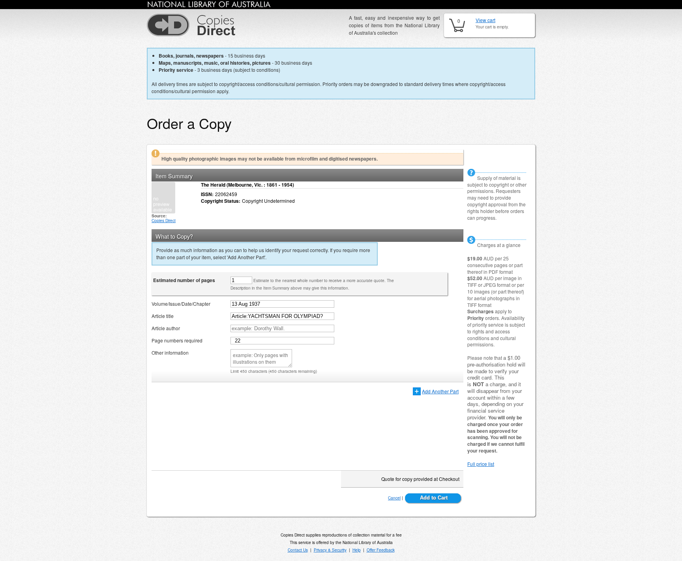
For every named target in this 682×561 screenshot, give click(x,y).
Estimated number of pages (184, 280)
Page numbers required (177, 340)
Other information (170, 352)
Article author (166, 328)
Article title (163, 315)
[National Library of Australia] (209, 5)
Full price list (480, 463)
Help (356, 550)
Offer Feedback (381, 550)
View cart (485, 20)
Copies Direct (164, 220)
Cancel (394, 498)
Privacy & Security (330, 550)
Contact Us (298, 550)
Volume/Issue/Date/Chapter (181, 303)
